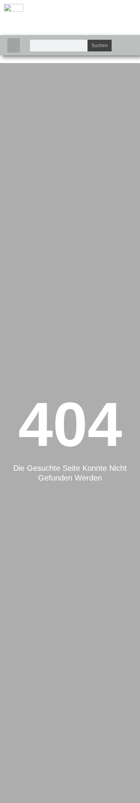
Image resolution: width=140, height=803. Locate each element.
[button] (13, 45)
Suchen (99, 45)
